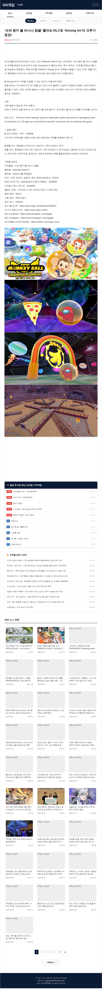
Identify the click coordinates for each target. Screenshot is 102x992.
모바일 (29, 13)
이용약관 (49, 978)
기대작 (20, 5)
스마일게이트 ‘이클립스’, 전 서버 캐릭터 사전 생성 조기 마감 (82, 679)
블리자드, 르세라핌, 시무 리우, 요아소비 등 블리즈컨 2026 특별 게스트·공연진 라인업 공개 (19, 776)
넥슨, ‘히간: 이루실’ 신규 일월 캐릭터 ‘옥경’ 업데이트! (82, 904)
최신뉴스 (30, 21)
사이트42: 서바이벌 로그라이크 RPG (27, 509)
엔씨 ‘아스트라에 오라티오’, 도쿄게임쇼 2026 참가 (50, 711)
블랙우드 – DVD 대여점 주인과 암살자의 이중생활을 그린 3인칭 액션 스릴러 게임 (36, 571)
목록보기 (51, 962)
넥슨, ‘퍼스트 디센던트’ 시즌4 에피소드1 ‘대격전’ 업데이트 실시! (82, 776)
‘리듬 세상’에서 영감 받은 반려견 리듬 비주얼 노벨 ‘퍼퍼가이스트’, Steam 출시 (50, 840)
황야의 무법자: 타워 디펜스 (23, 515)
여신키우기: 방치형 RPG (22, 497)
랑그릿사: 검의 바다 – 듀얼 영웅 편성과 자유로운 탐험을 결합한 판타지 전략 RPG (36, 566)
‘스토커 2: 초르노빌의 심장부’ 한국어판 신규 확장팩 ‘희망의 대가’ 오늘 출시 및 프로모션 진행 (82, 711)
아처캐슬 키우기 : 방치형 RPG (25, 492)
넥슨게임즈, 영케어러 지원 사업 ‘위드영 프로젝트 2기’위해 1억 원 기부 (50, 808)
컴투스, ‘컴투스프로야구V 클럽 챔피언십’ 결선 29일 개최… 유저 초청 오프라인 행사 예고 (50, 679)
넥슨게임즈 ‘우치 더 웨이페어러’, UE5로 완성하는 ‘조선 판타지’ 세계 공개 (19, 647)
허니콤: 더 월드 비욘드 (20, 539)
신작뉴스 (43, 21)
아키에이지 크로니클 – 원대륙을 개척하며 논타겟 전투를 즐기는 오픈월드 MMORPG (37, 581)
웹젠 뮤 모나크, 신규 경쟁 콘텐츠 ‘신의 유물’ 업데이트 (51, 904)
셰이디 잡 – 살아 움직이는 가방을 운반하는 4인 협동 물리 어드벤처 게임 (33, 597)
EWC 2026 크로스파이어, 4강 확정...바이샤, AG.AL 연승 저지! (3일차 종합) (19, 711)
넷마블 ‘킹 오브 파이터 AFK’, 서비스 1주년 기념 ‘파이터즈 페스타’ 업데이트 (19, 904)
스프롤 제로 (15, 533)
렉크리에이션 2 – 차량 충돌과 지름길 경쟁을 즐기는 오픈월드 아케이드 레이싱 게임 (37, 576)
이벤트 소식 (70, 21)
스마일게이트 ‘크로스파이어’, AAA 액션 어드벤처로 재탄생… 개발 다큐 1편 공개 (50, 776)
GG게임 (9, 5)
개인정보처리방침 (59, 978)
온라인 (69, 13)
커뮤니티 (90, 13)
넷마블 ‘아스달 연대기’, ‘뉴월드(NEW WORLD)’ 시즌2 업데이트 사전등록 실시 (19, 679)
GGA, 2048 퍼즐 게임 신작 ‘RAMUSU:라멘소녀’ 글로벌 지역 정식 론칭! (51, 647)
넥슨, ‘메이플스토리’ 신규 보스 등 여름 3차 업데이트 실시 (18, 937)
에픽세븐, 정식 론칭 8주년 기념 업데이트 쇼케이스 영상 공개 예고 (19, 872)
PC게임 (49, 13)
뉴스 (10, 13)
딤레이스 (14, 521)
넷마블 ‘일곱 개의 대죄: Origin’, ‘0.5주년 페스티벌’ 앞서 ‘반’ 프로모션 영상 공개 (82, 840)
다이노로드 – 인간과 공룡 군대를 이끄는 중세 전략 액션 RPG (29, 586)
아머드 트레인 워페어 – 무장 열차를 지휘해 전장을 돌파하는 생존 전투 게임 (34, 560)
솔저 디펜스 (18, 503)
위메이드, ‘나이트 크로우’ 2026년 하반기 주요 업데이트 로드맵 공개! (82, 872)
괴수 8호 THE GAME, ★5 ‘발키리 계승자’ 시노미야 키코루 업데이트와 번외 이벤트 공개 (19, 808)
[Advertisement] (51, 52)
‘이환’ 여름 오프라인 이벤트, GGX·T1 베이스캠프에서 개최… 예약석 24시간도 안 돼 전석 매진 (82, 743)
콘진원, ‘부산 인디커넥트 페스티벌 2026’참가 (19, 840)
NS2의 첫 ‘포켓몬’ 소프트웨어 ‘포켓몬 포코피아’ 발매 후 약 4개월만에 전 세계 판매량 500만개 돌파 (51, 872)
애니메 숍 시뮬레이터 (19, 527)
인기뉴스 (56, 21)
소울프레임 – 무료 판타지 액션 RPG (20, 607)
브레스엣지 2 (16, 544)
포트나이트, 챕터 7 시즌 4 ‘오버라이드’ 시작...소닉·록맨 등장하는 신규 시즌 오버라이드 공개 (50, 743)
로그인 (95, 5)
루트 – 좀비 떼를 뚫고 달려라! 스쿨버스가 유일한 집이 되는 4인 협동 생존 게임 (35, 602)
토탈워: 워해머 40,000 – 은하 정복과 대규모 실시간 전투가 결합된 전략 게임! (35, 591)
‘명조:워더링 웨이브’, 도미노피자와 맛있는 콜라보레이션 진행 (19, 743)
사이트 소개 (40, 978)
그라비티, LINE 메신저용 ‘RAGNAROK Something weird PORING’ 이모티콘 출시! (81, 647)
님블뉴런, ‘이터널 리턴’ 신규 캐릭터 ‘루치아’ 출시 (82, 808)
